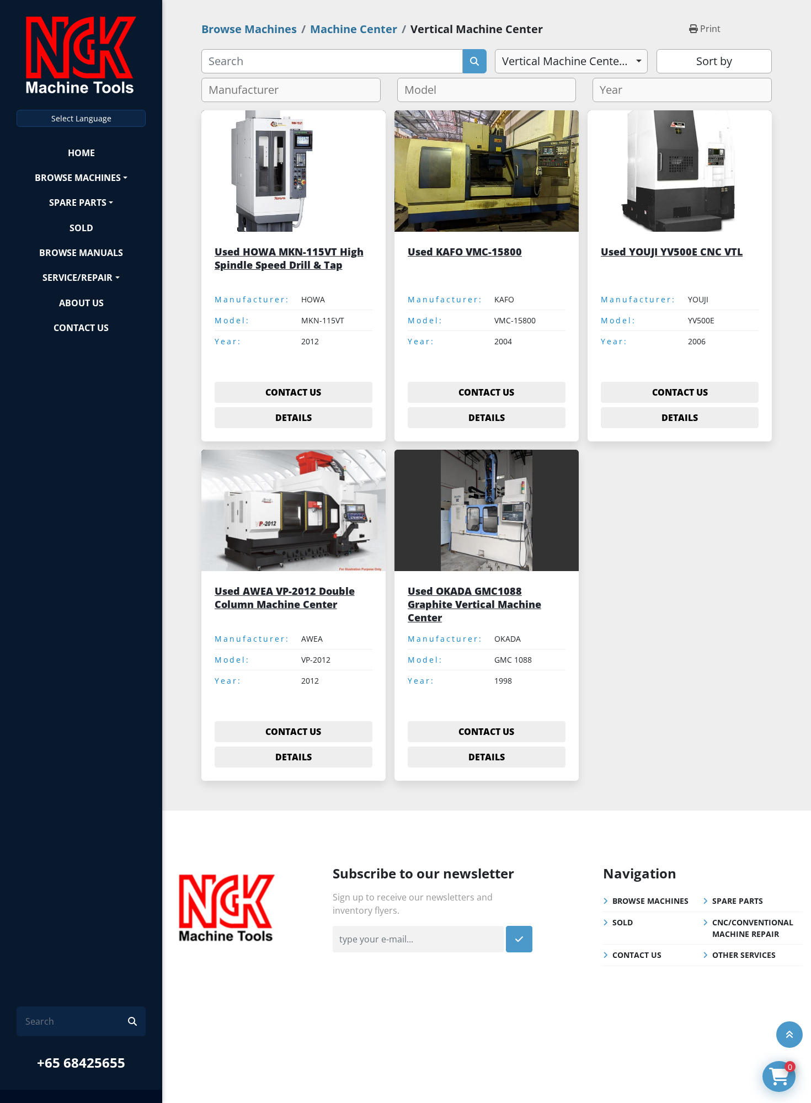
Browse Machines (78, 178)
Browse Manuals (81, 253)
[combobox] (571, 61)
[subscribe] (519, 939)
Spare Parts (77, 202)
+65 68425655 (81, 1062)
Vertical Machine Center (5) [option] (570, 61)
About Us (81, 303)
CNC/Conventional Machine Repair (752, 928)
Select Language (81, 118)
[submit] (132, 1021)
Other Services (744, 955)
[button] (81, 177)
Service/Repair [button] (77, 277)
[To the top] (789, 1034)
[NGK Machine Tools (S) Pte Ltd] (226, 906)
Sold (81, 228)
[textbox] (248, 90)
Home (81, 153)
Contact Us (81, 328)
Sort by (714, 61)
